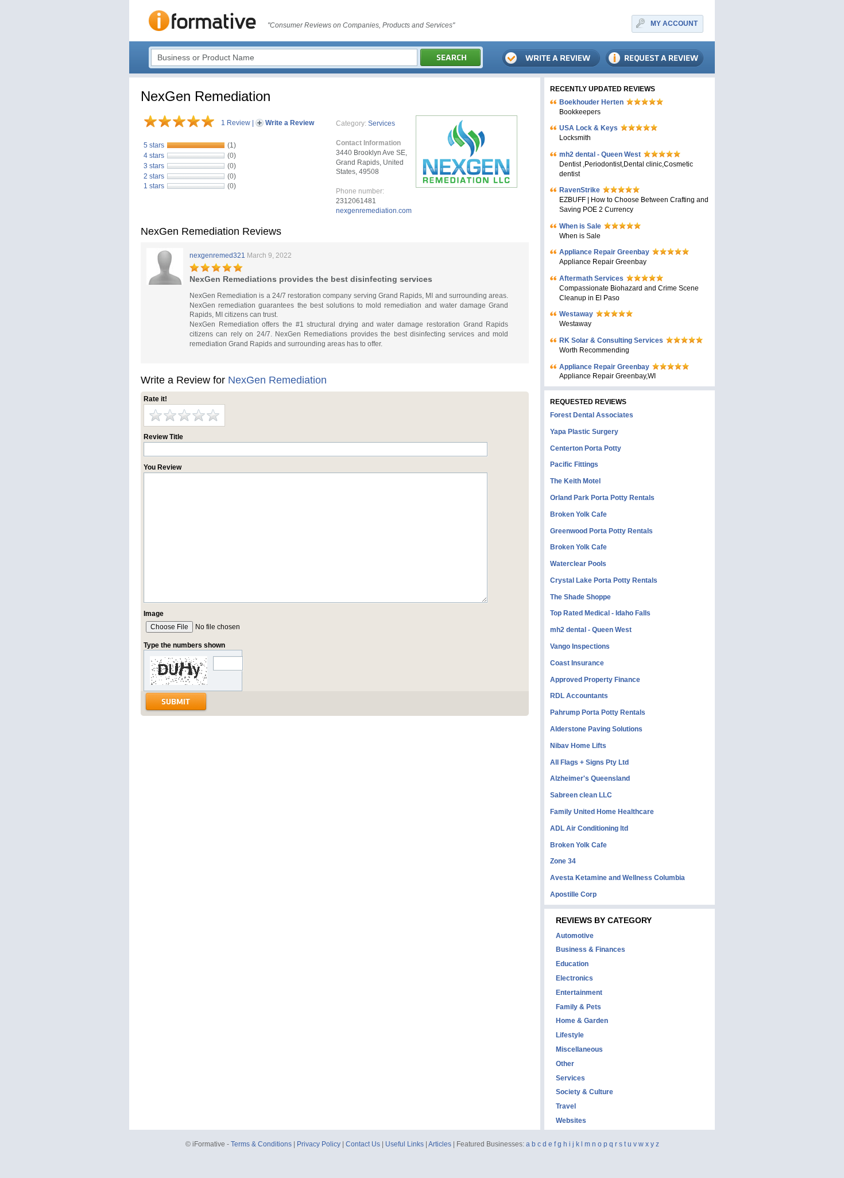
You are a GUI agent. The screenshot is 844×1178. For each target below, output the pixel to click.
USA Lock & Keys (588, 128)
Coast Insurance (577, 663)
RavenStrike (579, 190)
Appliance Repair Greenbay (604, 252)
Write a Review (289, 123)
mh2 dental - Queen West (600, 154)
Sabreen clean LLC (581, 795)
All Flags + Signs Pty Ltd (589, 762)
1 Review (235, 123)
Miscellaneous (579, 1049)
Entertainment (579, 993)
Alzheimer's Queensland (590, 778)
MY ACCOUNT (674, 24)
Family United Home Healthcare (602, 812)
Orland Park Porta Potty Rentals (602, 498)
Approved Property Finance (595, 680)
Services (381, 123)
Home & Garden (582, 1021)
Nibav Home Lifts (578, 746)
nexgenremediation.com (374, 211)
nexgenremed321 (217, 255)
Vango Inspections (580, 646)
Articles (439, 1144)
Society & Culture (584, 1092)
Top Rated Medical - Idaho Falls (600, 613)
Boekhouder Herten (591, 102)
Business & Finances (590, 950)
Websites (571, 1121)
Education (572, 964)
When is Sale (580, 226)
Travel (566, 1106)
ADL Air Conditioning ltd (589, 828)
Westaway (576, 314)
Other (565, 1064)
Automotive (575, 936)
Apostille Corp (573, 894)
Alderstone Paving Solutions (596, 729)
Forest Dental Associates (591, 415)
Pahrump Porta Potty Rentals (597, 712)
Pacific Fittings (574, 464)
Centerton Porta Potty (585, 448)
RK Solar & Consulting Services (611, 340)
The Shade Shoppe (580, 597)
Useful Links (404, 1144)
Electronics (574, 978)
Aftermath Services (591, 278)
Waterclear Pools (578, 564)
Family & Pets (578, 1007)
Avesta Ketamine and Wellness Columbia (617, 878)
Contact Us (363, 1144)
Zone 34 (563, 861)
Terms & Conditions (261, 1144)
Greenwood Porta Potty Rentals (601, 531)
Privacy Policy (318, 1144)
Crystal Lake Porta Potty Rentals (603, 580)
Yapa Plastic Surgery (584, 432)
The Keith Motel (575, 481)
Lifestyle (570, 1035)
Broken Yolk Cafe (578, 514)
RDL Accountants (579, 696)
